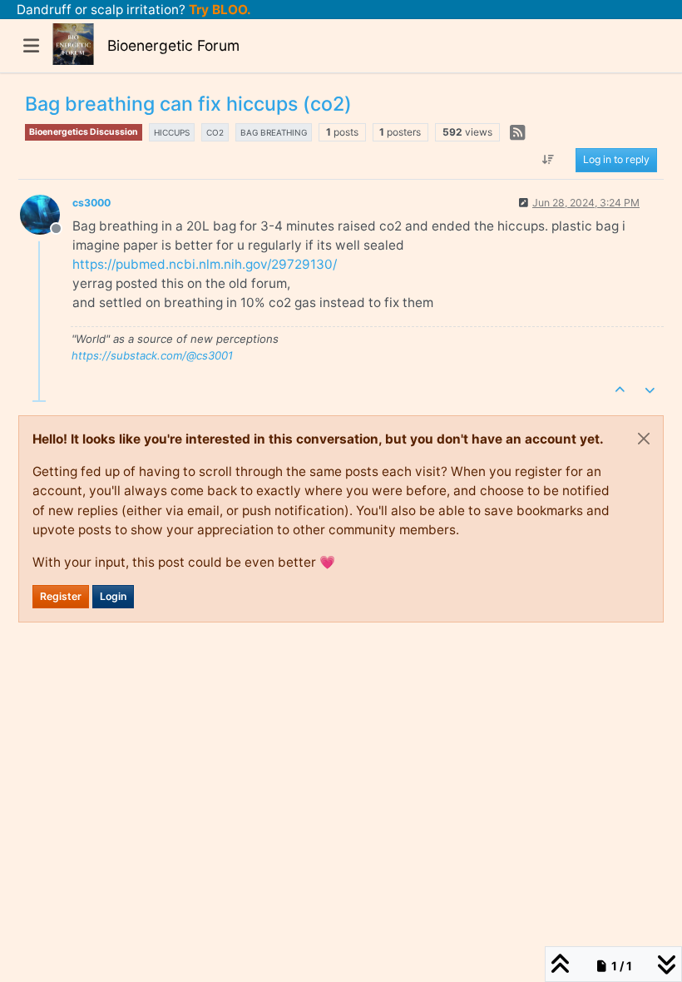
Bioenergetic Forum (173, 45)
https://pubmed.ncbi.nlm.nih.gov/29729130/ (204, 264)
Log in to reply (616, 159)
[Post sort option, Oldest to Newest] (548, 159)
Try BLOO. (218, 9)
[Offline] (46, 213)
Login (113, 596)
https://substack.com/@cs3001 (152, 355)
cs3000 (91, 202)
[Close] (644, 438)
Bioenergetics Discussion (83, 131)
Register (61, 596)
